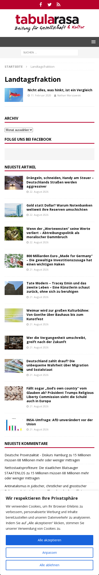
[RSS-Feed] (59, 4)
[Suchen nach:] (49, 52)
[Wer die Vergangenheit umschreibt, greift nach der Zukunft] (14, 343)
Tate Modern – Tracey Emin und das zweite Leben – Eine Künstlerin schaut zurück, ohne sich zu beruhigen (58, 287)
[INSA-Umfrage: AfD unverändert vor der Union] (14, 425)
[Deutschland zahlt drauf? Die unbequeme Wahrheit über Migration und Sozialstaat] (14, 366)
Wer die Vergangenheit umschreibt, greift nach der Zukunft (56, 339)
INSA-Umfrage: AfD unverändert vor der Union (59, 422)
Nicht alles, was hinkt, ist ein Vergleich (60, 90)
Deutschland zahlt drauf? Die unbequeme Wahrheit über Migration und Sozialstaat (57, 365)
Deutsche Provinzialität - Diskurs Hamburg (36, 455)
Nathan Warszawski (69, 95)
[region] (49, 532)
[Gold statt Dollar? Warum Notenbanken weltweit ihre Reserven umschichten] (14, 210)
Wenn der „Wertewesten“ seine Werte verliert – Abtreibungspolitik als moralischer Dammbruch (58, 232)
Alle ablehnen (49, 565)
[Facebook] (41, 4)
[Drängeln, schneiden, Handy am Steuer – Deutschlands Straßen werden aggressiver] (14, 183)
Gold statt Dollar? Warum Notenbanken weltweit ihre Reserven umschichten (59, 207)
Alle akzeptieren (49, 540)
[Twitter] (50, 4)
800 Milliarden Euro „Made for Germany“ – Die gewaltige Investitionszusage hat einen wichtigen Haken (59, 260)
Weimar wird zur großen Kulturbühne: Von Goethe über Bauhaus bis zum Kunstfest (57, 314)
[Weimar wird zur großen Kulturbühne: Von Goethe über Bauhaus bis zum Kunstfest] (14, 315)
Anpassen (49, 552)
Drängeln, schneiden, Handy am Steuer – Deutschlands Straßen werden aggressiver (60, 182)
